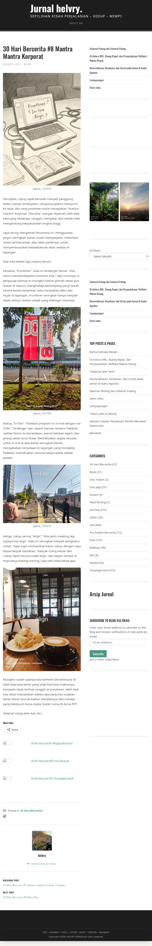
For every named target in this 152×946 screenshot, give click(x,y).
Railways (95, 547)
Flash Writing (98, 502)
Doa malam (97, 479)
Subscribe (98, 654)
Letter (93, 517)
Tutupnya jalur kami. (102, 371)
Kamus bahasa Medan (104, 352)
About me (76, 23)
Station (94, 563)
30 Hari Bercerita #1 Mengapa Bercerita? (52, 743)
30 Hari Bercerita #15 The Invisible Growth (52, 778)
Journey (94, 510)
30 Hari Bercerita (31, 810)
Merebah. (96, 433)
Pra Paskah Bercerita (103, 532)
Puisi (92, 540)
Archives (95, 250)
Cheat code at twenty (103, 414)
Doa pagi (95, 487)
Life (92, 525)
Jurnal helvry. (56, 8)
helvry (43, 863)
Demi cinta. (95, 88)
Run (92, 555)
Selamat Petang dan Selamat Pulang (108, 49)
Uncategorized (99, 570)
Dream (94, 495)
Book (93, 472)
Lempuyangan (97, 80)
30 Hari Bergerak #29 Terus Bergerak (50, 761)
